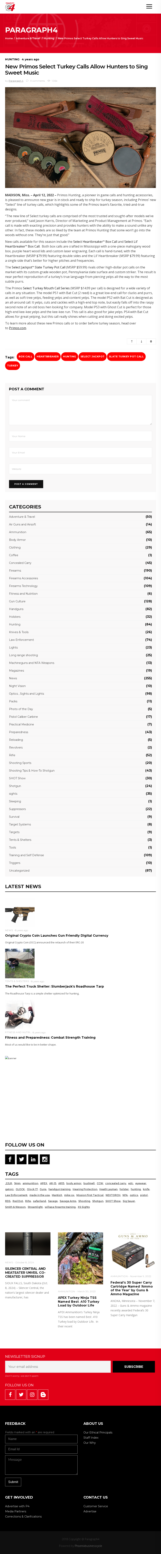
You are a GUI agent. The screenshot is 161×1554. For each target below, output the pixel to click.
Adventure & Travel (28, 38)
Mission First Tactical (89, 1195)
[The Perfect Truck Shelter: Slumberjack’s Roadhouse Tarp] (20, 963)
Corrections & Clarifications (23, 1516)
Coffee (13, 555)
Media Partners (15, 1511)
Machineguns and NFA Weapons (31, 663)
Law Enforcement (21, 640)
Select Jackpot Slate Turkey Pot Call (38, 267)
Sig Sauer (129, 1201)
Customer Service (95, 1506)
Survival (14, 817)
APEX (43, 1183)
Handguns (16, 609)
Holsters (14, 617)
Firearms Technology (23, 586)
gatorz (9, 1189)
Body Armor (17, 540)
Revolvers (16, 747)
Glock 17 (32, 1189)
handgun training (59, 1189)
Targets (14, 832)
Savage (53, 1201)
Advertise (89, 1511)
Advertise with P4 (17, 1506)
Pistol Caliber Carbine (23, 717)
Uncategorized (19, 870)
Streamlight (35, 1206)
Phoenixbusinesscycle (88, 1546)
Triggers (14, 863)
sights (13, 793)
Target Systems (20, 824)
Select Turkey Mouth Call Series (46, 288)
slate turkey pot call (126, 356)
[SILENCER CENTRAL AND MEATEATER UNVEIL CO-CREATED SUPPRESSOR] (27, 1243)
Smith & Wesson (15, 1206)
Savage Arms (68, 1201)
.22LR (8, 1183)
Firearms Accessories (23, 578)
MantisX (57, 1195)
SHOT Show (17, 778)
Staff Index (90, 1437)
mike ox (69, 1195)
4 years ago (30, 59)
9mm (17, 1183)
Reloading (16, 740)
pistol (144, 1195)
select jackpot (92, 356)
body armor (73, 1183)
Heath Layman (108, 1189)
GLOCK (20, 1189)
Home (9, 38)
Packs (13, 701)
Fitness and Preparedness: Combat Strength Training (50, 1037)
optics (134, 1195)
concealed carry (115, 1183)
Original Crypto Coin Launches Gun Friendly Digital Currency (56, 935)
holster (124, 1189)
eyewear (140, 1183)
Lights (13, 647)
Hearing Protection (85, 1189)
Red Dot (18, 1201)
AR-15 (52, 1183)
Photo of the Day (21, 709)
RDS (7, 1201)
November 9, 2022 (140, 1276)
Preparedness (18, 732)
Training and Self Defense (26, 855)
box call (25, 356)
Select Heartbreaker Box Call (95, 241)
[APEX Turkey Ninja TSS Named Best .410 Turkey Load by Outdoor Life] (80, 1258)
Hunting (49, 38)
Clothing (15, 547)
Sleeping (15, 801)
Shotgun (15, 786)
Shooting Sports (20, 763)
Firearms (15, 570)
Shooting (84, 1201)
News (13, 678)
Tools (12, 847)
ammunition (30, 1183)
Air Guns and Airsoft (22, 524)
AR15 (61, 1183)
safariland (39, 1201)
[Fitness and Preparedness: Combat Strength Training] (20, 1014)
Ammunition (17, 532)
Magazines (16, 670)
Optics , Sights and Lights (26, 693)
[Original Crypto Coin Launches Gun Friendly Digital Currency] (20, 912)
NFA (125, 1195)
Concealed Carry (20, 563)
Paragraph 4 (16, 80)
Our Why (89, 1443)
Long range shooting (23, 655)
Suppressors (17, 809)
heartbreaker (48, 356)
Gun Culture (17, 601)
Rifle (12, 755)
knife (146, 1189)
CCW (100, 1183)
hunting (69, 356)
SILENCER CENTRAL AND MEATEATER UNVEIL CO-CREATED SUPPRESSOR (25, 1272)
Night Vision (17, 686)
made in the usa (39, 1195)
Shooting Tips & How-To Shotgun (32, 770)
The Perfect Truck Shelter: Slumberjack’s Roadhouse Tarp (54, 986)
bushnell (89, 1183)
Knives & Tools (18, 632)
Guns (43, 1189)
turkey (12, 365)
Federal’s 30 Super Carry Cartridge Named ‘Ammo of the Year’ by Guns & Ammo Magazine (132, 1288)
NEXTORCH (113, 1195)
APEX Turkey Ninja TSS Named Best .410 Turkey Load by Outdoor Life (78, 1301)
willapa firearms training (60, 1206)
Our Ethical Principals (97, 1432)
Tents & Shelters (20, 840)
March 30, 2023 (87, 1291)
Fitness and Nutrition (23, 593)
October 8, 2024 (24, 1262)
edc (130, 1183)
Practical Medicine (21, 724)
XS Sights (84, 1206)
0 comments (37, 80)
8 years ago (21, 930)
